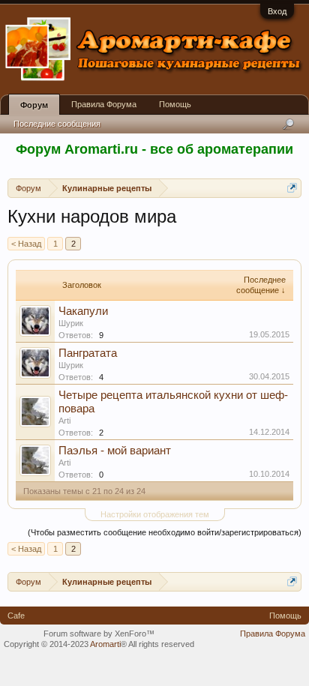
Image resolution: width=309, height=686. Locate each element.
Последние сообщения (57, 123)
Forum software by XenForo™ (99, 633)
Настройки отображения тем (154, 514)
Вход (277, 11)
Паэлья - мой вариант (114, 451)
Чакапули (83, 311)
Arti (64, 420)
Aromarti (105, 644)
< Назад (26, 243)
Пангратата (87, 353)
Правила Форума (103, 104)
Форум (34, 104)
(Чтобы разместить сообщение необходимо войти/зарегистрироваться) (165, 532)
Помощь (175, 104)
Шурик (70, 323)
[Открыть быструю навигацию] (292, 188)
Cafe (16, 615)
